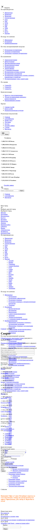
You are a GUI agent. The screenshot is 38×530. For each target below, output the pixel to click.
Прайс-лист (8, 120)
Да (2, 207)
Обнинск (4, 226)
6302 (10, 432)
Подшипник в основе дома (10, 516)
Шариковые (9, 295)
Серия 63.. (8, 426)
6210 (10, 425)
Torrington (12, 288)
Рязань (3, 228)
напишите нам (7, 430)
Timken (11, 286)
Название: (4, 451)
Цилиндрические (14, 308)
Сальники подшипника (16, 483)
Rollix (10, 283)
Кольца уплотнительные (20, 469)
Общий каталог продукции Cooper (12, 338)
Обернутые (16, 476)
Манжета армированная (20, 470)
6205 (10, 416)
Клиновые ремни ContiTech (18, 481)
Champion (12, 264)
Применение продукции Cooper (11, 343)
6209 (10, 423)
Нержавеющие (9, 378)
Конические (13, 312)
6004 (10, 404)
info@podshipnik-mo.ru (7, 429)
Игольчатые (12, 310)
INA (6, 255)
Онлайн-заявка (10, 125)
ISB (6, 252)
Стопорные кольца (15, 472)
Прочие (7, 259)
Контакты (8, 129)
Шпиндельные (9, 373)
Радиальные (13, 296)
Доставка (8, 122)
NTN (6, 248)
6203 (10, 413)
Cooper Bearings (14, 266)
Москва (3, 212)
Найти (21, 190)
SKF (6, 250)
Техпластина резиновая (16, 486)
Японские (8, 240)
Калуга (3, 218)
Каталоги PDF (5, 233)
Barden (11, 262)
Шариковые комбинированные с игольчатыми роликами (19, 364)
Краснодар (4, 221)
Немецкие (8, 242)
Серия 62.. (8, 407)
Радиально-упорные (15, 300)
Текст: (3, 455)
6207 (10, 419)
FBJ (6, 247)
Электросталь (5, 230)
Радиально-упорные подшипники (16, 356)
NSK (10, 281)
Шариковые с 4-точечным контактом (21, 360)
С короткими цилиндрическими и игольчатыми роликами (20, 330)
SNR (6, 254)
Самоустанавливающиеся (17, 314)
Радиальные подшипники (13, 339)
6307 (10, 440)
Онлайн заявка (9, 185)
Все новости (5, 513)
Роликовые (8, 307)
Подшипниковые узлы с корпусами (16, 391)
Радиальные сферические (17, 298)
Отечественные (10, 243)
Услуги (7, 124)
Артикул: (4, 453)
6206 (10, 418)
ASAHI (11, 261)
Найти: (5, 525)
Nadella (11, 278)
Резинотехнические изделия (14, 465)
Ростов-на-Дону (5, 402)
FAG (6, 245)
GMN (10, 271)
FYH (10, 267)
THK (10, 285)
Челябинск (4, 231)
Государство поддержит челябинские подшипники (18, 520)
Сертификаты (9, 119)
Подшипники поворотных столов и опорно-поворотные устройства (19, 388)
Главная (7, 117)
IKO (10, 273)
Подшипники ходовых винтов (15, 384)
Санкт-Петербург (6, 411)
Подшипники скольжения (13, 385)
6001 (10, 399)
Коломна (4, 219)
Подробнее (13, 359)
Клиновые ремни (14, 479)
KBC (10, 276)
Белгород (3, 407)
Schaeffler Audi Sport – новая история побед (15, 523)
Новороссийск (5, 225)
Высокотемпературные (12, 375)
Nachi (10, 280)
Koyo (6, 257)
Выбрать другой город (8, 209)
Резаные (15, 477)
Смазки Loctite (9, 462)
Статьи (7, 127)
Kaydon (11, 274)
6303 (10, 433)
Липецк (3, 223)
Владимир (4, 214)
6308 (10, 442)
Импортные (9, 238)
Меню (6, 134)
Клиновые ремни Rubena (17, 474)
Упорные (12, 305)
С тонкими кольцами (12, 382)
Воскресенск (5, 216)
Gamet (11, 269)
